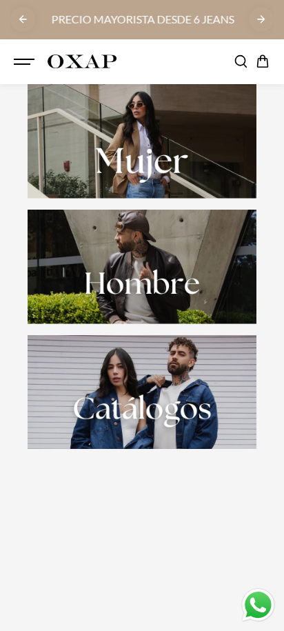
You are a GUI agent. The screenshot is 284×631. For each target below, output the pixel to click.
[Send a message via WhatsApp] (258, 605)
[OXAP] (82, 61)
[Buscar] (241, 61)
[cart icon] (263, 61)
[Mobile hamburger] (25, 61)
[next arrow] (261, 19)
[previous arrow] (22, 19)
